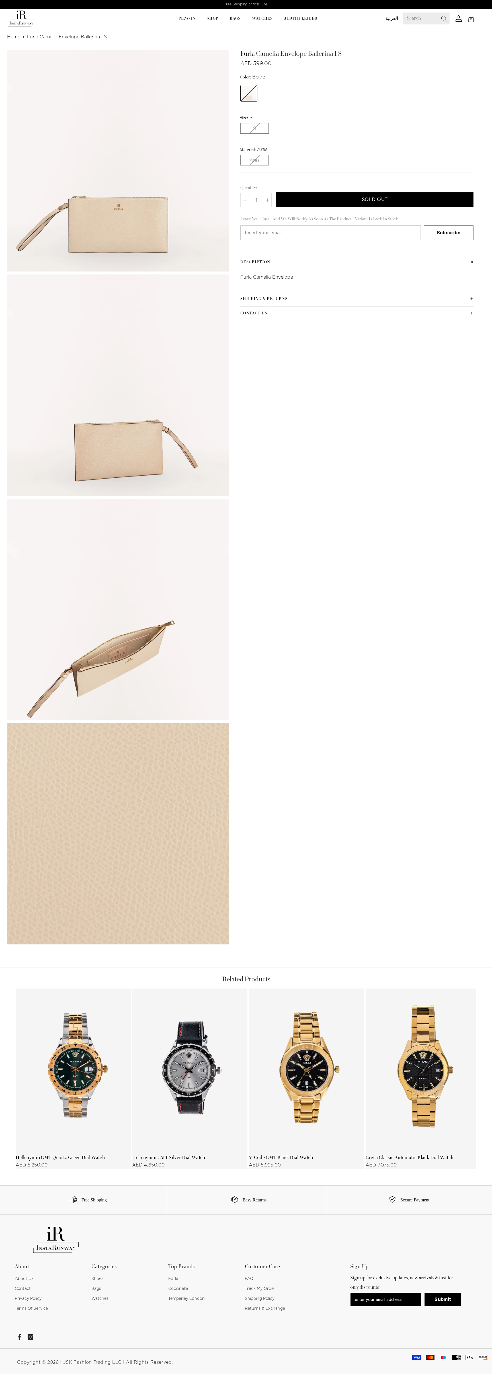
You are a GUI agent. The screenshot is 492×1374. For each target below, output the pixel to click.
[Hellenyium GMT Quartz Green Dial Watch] (73, 1069)
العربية (392, 18)
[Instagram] (30, 1337)
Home (13, 37)
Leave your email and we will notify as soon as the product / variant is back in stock (319, 219)
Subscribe (449, 232)
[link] (86, 1200)
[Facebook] (19, 1337)
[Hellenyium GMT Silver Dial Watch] (189, 1069)
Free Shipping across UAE (246, 4)
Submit (442, 1299)
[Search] (430, 18)
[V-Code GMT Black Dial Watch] (306, 1069)
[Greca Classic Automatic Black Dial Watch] (423, 1069)
